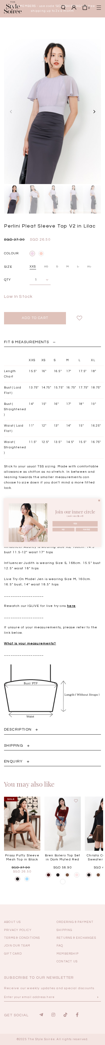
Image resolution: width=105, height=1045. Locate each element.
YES (75, 524)
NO (63, 529)
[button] (90, 93)
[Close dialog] (99, 500)
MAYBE (86, 529)
